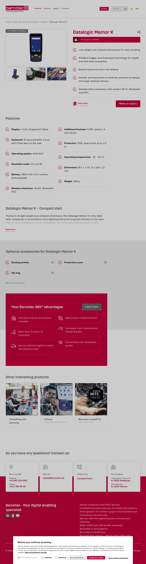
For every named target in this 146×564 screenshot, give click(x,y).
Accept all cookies (96, 558)
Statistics (48, 558)
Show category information (118, 558)
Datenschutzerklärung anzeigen (36, 552)
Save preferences (76, 558)
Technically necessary (29, 558)
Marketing (62, 558)
